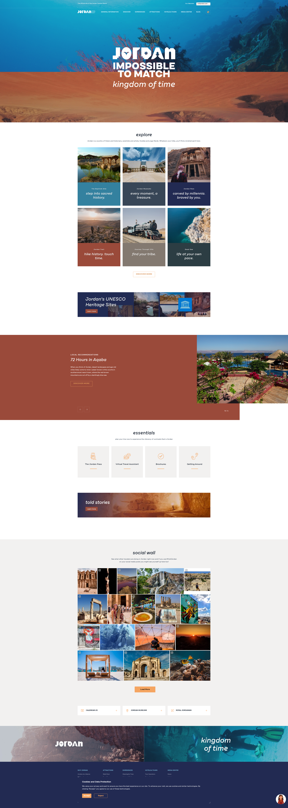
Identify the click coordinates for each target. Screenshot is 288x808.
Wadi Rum (106, 774)
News (169, 774)
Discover (126, 12)
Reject (101, 796)
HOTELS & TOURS (170, 12)
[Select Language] (208, 12)
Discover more (144, 274)
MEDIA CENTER (186, 12)
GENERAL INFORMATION (110, 12)
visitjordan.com (202, 3)
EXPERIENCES (140, 12)
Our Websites (189, 3)
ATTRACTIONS (155, 12)
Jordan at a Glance (84, 774)
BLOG (198, 12)
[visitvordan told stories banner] (144, 505)
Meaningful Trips (128, 774)
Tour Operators (150, 774)
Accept (87, 796)
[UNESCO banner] (144, 304)
